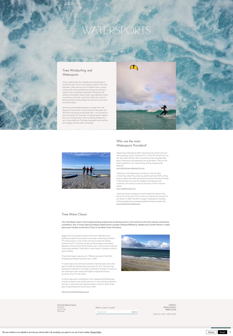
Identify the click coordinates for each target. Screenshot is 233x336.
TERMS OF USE (170, 309)
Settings (211, 332)
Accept (222, 332)
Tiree (64, 236)
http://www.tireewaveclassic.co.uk (75, 292)
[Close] (230, 332)
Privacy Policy (96, 332)
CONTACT (172, 305)
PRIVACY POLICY (170, 307)
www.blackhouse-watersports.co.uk (130, 168)
